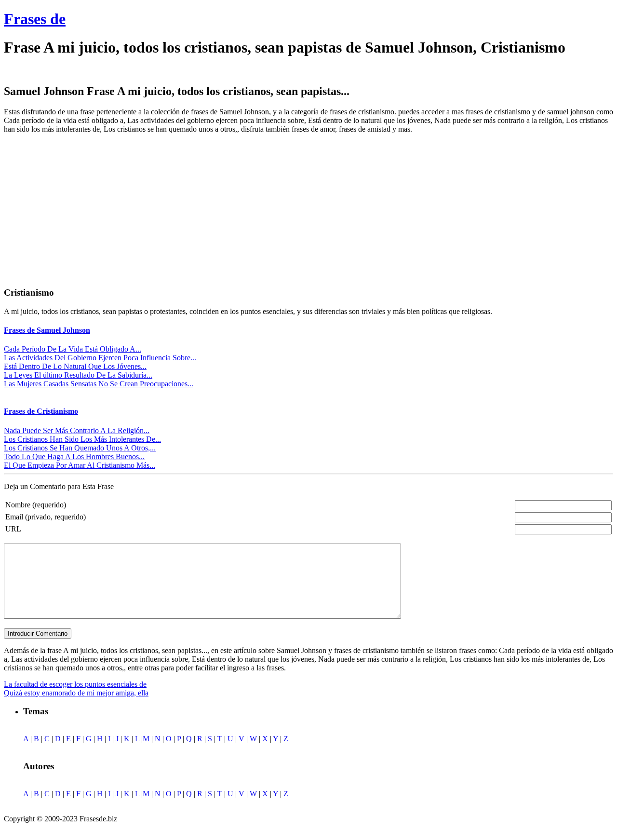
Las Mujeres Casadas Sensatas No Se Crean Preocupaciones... (98, 384)
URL (13, 529)
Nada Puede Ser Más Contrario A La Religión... (76, 430)
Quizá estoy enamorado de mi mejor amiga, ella (76, 693)
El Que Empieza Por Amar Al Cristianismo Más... (79, 465)
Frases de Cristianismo (41, 411)
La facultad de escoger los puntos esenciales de (75, 684)
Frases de (35, 18)
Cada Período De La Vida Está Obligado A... (72, 349)
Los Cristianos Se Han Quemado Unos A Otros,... (80, 448)
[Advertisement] (85, 208)
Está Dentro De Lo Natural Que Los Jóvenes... (75, 366)
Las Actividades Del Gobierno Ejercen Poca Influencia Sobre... (100, 358)
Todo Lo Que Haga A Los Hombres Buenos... (74, 456)
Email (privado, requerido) (45, 517)
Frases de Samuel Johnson (47, 330)
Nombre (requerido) (35, 505)
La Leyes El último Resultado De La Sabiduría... (78, 375)
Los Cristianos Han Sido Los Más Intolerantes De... (82, 439)
